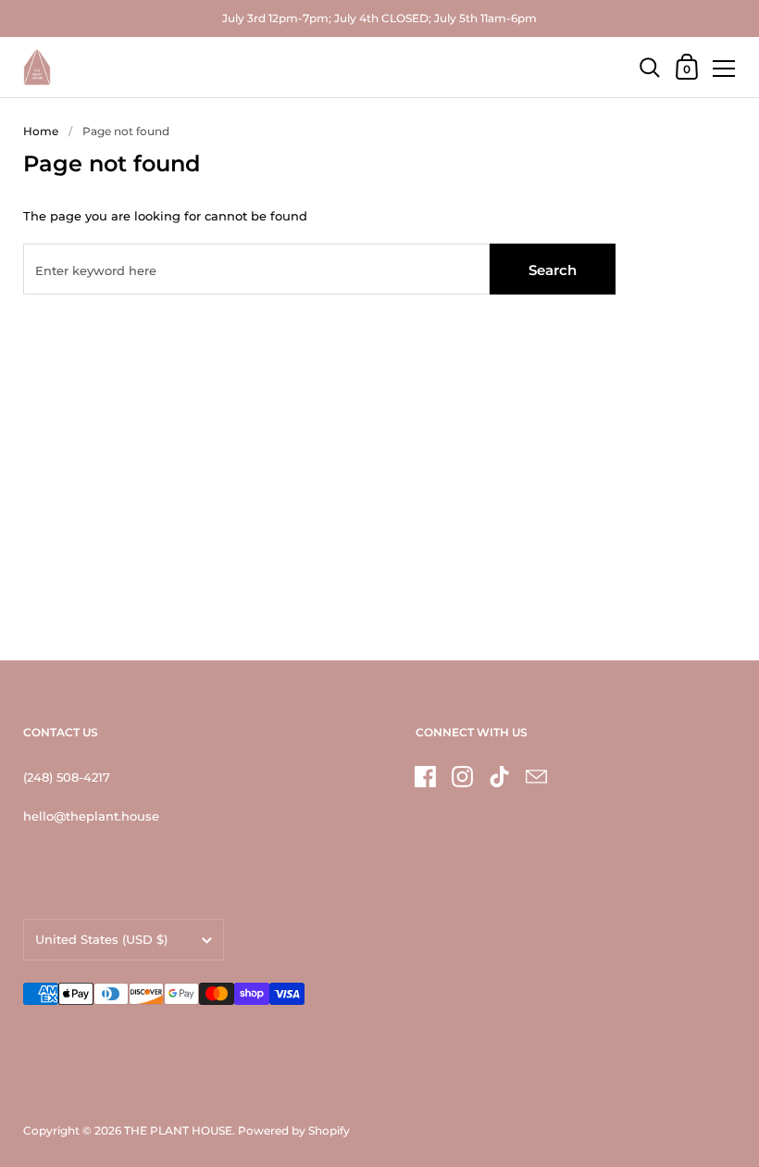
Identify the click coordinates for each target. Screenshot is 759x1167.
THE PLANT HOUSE (178, 1130)
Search (553, 270)
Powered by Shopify (294, 1130)
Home (40, 131)
